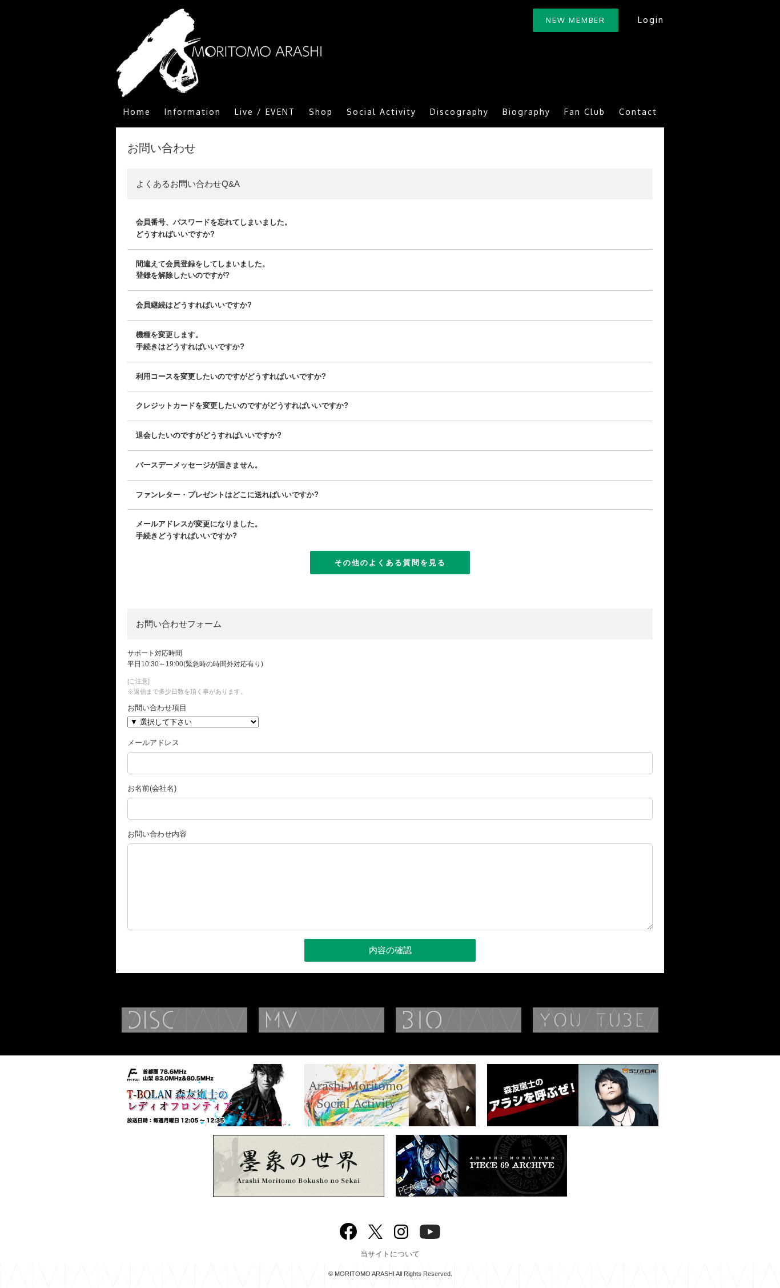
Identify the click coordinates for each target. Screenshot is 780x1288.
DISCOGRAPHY (207, 1020)
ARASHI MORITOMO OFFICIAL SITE (218, 53)
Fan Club (584, 112)
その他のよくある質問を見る (390, 562)
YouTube (618, 1020)
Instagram (401, 1231)
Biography (526, 112)
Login (650, 19)
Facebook (348, 1229)
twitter (375, 1231)
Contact (638, 112)
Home (137, 112)
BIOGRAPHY (481, 1020)
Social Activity (381, 112)
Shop (321, 112)
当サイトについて (390, 1254)
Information (192, 112)
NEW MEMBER (575, 20)
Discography (459, 112)
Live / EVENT (265, 112)
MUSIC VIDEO (344, 1020)
